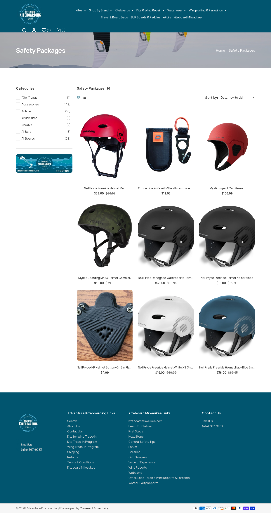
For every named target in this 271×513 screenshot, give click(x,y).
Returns (72, 457)
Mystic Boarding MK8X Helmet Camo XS (104, 278)
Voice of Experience (142, 462)
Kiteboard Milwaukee (81, 467)
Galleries (134, 452)
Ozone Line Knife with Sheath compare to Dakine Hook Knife (166, 188)
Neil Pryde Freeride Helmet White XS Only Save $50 (166, 367)
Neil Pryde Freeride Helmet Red (104, 188)
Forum (132, 447)
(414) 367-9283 (31, 450)
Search (72, 421)
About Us (73, 426)
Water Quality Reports (143, 483)
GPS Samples (137, 457)
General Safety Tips (142, 442)
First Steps (135, 431)
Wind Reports (137, 467)
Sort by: (211, 97)
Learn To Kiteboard (141, 426)
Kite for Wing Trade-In (82, 436)
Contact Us (75, 431)
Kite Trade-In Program (82, 442)
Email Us (26, 445)
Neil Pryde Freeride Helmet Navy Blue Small (227, 367)
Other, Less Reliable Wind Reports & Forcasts (159, 478)
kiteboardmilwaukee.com (145, 421)
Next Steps (136, 436)
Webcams (135, 473)
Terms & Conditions (80, 462)
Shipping (73, 452)
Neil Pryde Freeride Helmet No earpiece (227, 278)
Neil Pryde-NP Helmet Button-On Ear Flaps (105, 367)
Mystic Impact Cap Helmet (227, 188)
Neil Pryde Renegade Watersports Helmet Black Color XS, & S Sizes (166, 278)
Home (220, 50)
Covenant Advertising (94, 508)
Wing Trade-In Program (83, 447)
